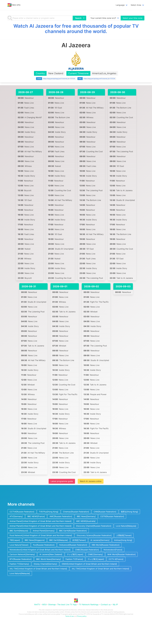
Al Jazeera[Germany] (99, 540)
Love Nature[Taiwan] (19, 545)
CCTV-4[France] (116, 559)
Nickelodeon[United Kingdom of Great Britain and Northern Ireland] (40, 549)
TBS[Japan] (15, 540)
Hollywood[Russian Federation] (73, 545)
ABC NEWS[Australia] (85, 521)
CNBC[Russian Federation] (87, 549)
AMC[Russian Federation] (61, 516)
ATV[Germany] (16, 516)
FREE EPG (15, 5)
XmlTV (37, 604)
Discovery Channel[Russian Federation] (93, 526)
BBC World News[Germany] (48, 559)
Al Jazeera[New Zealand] (51, 554)
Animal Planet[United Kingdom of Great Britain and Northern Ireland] (40, 521)
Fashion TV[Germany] (19, 564)
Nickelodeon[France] (113, 549)
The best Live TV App (67, 604)
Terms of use (69, 616)
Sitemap (52, 604)
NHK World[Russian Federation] (121, 554)
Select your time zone (132, 18)
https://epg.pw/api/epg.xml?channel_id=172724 (99, 78)
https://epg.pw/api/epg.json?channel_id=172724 (59, 78)
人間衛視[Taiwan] (124, 535)
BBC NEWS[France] (36, 516)
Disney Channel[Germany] (45, 564)
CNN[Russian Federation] (105, 511)
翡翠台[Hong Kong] (129, 511)
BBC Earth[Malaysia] (19, 530)
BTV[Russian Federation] (21, 559)
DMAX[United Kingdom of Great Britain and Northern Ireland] (89, 564)
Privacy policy (81, 616)
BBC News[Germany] (86, 516)
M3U (44, 604)
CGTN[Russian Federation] (112, 516)
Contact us (106, 604)
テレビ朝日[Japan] (75, 554)
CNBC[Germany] (95, 554)
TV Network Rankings (88, 604)
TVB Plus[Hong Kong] (48, 511)
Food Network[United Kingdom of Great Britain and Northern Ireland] (41, 535)
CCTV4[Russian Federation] (22, 511)
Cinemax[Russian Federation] (76, 511)
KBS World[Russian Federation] (105, 545)
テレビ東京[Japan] (96, 559)
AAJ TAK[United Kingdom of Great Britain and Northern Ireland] (38, 568)
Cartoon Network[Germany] (22, 554)
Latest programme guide (62, 481)
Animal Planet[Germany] (44, 530)
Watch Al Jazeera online (90, 481)
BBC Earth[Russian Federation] (73, 530)
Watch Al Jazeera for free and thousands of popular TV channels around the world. (76, 28)
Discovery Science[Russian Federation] (94, 535)
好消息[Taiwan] (79, 540)
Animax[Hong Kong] (123, 540)
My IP (115, 604)
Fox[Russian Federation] (44, 545)
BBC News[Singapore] (35, 540)
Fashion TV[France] (74, 559)
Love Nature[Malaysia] (126, 526)
